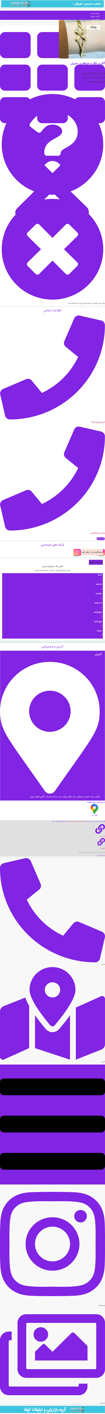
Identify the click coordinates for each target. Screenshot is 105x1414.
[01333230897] (52, 530)
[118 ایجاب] (100, 833)
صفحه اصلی (95, 13)
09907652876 (98, 422)
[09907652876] (52, 419)
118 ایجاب (102, 836)
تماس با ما (95, 19)
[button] (52, 197)
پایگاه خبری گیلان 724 (85, 852)
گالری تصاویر (95, 16)
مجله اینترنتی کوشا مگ (98, 852)
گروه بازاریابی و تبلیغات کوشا (77, 821)
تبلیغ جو (102, 848)
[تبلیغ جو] (101, 845)
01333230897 (97, 533)
